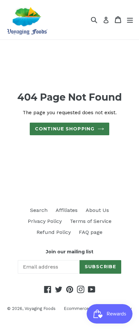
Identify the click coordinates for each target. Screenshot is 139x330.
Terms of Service (91, 221)
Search (39, 210)
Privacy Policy (45, 221)
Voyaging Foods (40, 308)
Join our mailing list (69, 252)
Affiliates (67, 210)
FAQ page (90, 232)
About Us (97, 210)
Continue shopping (64, 129)
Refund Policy (54, 232)
